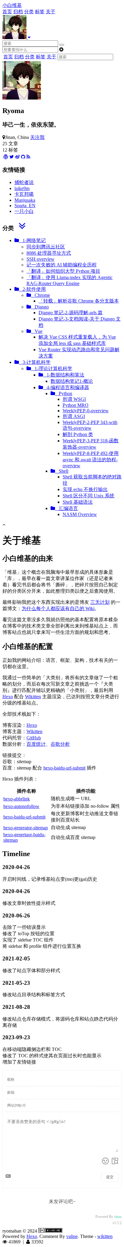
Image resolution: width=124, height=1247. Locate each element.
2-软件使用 (32, 289)
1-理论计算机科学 (51, 368)
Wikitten (33, 696)
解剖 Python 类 (78, 434)
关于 (50, 11)
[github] (23, 156)
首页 (7, 11)
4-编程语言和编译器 (66, 387)
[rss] (28, 156)
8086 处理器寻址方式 (48, 253)
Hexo (7, 696)
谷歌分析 (60, 744)
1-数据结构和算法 (63, 374)
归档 (18, 11)
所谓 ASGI (74, 416)
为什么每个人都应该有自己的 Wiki (58, 608)
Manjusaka (24, 200)
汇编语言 (66, 508)
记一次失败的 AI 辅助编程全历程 (61, 264)
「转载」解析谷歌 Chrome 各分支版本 (79, 300)
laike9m (21, 188)
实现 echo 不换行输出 (85, 489)
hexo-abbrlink (16, 798)
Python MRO (75, 405)
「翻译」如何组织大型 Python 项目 (63, 271)
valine (72, 1236)
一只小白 (24, 211)
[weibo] (17, 156)
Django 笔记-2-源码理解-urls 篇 (71, 312)
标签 (40, 11)
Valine (118, 1216)
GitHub (33, 737)
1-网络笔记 (32, 240)
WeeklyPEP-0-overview (86, 410)
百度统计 (36, 744)
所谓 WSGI (74, 399)
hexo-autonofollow (21, 806)
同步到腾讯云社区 (45, 246)
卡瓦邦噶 (24, 194)
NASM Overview (80, 514)
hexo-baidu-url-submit (64, 767)
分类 (29, 11)
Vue (36, 331)
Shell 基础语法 (78, 502)
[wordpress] (5, 156)
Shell (61, 471)
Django (40, 306)
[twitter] (11, 156)
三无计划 (100, 602)
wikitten (105, 1236)
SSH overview (40, 259)
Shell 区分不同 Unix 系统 (88, 495)
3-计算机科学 (35, 362)
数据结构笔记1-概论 (72, 381)
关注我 (37, 137)
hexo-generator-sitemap (25, 827)
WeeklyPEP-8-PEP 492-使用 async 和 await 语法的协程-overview (91, 459)
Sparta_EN (25, 205)
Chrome (40, 295)
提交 (109, 1177)
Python (63, 393)
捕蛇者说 (24, 182)
